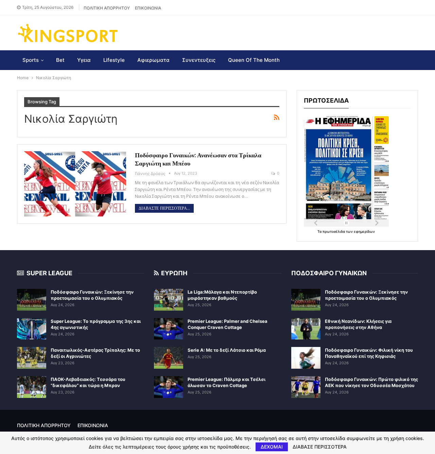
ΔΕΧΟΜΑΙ (272, 447)
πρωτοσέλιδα (334, 231)
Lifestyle (114, 60)
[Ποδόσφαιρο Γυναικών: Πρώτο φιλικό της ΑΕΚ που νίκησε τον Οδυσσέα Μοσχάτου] (305, 387)
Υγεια (84, 60)
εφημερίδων (364, 231)
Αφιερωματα (153, 60)
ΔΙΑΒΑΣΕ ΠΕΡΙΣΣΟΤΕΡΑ (320, 446)
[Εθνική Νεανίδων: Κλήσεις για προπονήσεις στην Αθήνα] (305, 329)
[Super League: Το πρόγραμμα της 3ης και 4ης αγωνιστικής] (31, 329)
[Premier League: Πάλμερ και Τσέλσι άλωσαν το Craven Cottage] (168, 387)
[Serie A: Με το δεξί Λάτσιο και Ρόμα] (168, 358)
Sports (30, 60)
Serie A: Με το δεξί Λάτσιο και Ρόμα (227, 350)
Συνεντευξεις (198, 60)
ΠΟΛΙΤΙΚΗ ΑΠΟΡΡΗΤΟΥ (107, 8)
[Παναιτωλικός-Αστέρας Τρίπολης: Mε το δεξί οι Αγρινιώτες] (31, 358)
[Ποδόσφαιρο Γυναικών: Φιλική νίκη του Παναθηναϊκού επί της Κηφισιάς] (305, 358)
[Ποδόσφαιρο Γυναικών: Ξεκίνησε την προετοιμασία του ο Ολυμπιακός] (31, 300)
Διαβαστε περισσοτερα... (164, 208)
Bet (60, 60)
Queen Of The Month (254, 60)
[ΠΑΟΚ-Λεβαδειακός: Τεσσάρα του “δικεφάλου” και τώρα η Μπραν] (31, 387)
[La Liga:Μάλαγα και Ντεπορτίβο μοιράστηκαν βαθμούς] (168, 300)
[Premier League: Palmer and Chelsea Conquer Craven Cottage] (168, 329)
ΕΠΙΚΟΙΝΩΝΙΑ (148, 8)
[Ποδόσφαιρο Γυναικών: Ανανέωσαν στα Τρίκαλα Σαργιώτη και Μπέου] (75, 183)
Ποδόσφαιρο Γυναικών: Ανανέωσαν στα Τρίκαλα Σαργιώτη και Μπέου (198, 159)
